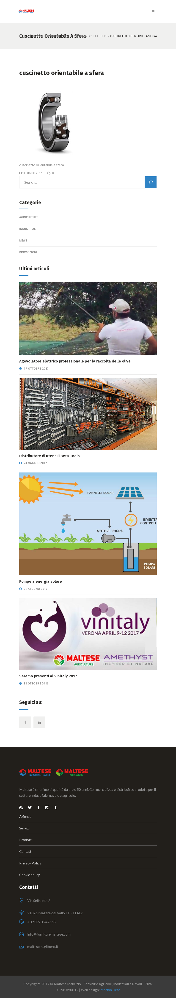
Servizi (24, 828)
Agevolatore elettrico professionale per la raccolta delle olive (75, 361)
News (23, 240)
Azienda (25, 816)
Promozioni (28, 252)
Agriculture (28, 217)
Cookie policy (29, 875)
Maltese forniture (46, 36)
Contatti (25, 851)
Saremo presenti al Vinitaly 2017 (48, 676)
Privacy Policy (30, 863)
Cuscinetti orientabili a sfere (85, 36)
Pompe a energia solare (40, 581)
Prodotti (26, 840)
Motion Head (110, 990)
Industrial (27, 229)
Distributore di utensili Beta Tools (49, 455)
